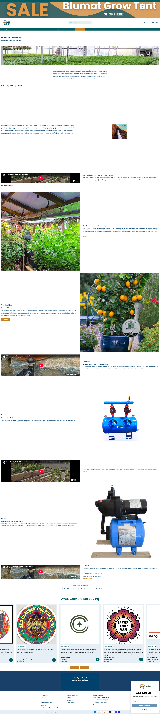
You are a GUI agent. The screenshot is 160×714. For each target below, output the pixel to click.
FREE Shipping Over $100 (72, 695)
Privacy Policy (70, 700)
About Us (69, 697)
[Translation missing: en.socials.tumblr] (57, 707)
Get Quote (5, 319)
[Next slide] (84, 667)
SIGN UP (80, 685)
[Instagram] (43, 707)
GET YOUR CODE (144, 705)
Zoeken (90, 22)
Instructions (43, 698)
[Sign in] (153, 22)
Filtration (4, 415)
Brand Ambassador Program (47, 702)
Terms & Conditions (71, 702)
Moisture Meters (7, 185)
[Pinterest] (46, 707)
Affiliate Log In (44, 705)
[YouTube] (49, 707)
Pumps (3, 518)
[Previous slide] (74, 667)
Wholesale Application (46, 703)
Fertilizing (86, 361)
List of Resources (44, 695)
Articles (42, 697)
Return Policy (70, 703)
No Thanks (144, 709)
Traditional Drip (6, 305)
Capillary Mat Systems (11, 85)
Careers (68, 698)
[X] (54, 707)
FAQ (42, 700)
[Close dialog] (157, 683)
